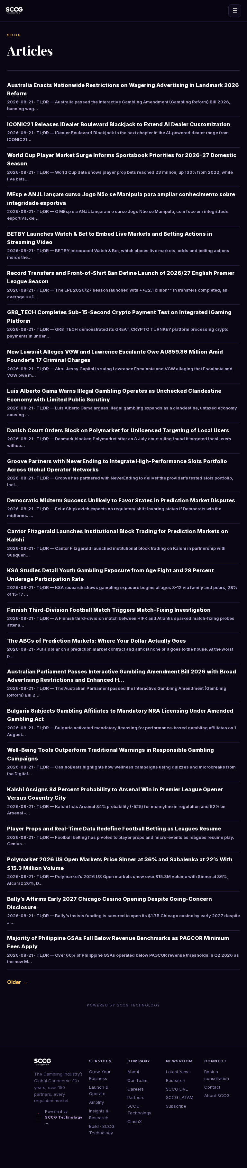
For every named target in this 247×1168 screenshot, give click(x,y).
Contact (212, 1087)
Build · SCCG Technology (101, 1130)
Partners (135, 1097)
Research (175, 1080)
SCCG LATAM (179, 1097)
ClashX (134, 1121)
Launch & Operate (98, 1090)
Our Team (137, 1080)
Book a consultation (216, 1075)
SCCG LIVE (177, 1089)
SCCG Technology (139, 1109)
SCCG (14, 35)
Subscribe (176, 1106)
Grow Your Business (100, 1075)
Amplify (96, 1102)
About (133, 1071)
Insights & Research (99, 1114)
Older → (17, 982)
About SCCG (217, 1095)
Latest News (178, 1071)
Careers (135, 1089)
